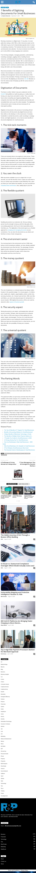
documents (19, 453)
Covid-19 (3, 94)
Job (2, 728)
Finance (3, 701)
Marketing (3, 736)
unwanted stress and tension (8, 185)
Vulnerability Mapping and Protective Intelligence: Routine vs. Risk (15, 593)
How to (2, 716)
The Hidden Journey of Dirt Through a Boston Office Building (15, 536)
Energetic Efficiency (5, 696)
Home (2, 5)
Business (6, 5)
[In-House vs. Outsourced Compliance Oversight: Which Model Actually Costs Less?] (18, 553)
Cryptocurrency (4, 689)
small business (27, 453)
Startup (2, 778)
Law (2, 731)
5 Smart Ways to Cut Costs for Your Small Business (17, 496)
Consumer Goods (5, 684)
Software (3, 773)
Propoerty (3, 761)
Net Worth (3, 746)
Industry (2, 719)
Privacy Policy (24, 870)
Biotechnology (4, 664)
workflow (4, 455)
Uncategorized (4, 795)
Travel (2, 793)
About (2, 859)
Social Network (4, 771)
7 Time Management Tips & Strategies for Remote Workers (27, 464)
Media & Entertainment (6, 738)
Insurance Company (5, 724)
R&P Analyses (4, 763)
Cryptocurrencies (5, 686)
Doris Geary (3, 653)
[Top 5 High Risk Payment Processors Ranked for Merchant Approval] (18, 639)
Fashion (3, 699)
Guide (2, 709)
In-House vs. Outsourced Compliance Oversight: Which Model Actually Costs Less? (17, 565)
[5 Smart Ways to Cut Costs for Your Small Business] (18, 490)
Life (2, 733)
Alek (2, 539)
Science (3, 768)
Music (2, 743)
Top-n (2, 788)
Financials (3, 704)
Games (2, 706)
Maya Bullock (4, 625)
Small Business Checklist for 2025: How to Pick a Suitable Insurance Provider (6, 497)
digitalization (13, 453)
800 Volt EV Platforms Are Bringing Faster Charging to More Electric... (16, 622)
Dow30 (2, 691)
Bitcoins (2, 667)
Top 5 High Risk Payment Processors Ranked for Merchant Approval (17, 651)
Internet (2, 726)
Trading (2, 790)
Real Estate (3, 766)
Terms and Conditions (14, 870)
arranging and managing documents (17, 230)
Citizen (2, 681)
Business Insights (5, 674)
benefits (6, 453)
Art (1, 662)
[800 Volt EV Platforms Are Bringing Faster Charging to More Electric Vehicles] (18, 610)
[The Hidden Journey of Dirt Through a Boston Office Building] (18, 519)
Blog (2, 669)
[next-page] (19, 501)
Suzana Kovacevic (6, 15)
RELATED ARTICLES (12, 484)
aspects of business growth (17, 302)
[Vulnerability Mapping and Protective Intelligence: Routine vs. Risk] (18, 582)
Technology (3, 783)
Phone (2, 756)
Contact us (3, 861)
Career (2, 679)
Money (2, 741)
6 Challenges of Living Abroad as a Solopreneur (8, 463)
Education (3, 694)
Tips (7, 7)
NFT (2, 748)
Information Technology (6, 721)
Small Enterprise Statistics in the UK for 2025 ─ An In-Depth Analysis (29, 497)
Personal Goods (4, 753)
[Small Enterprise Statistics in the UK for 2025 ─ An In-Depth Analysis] (29, 490)
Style (2, 781)
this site (26, 78)
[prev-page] (17, 501)
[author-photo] (18, 474)
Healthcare (3, 711)
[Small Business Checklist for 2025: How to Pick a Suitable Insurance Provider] (6, 490)
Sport (2, 776)
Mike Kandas (4, 596)
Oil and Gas (3, 751)
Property (3, 758)
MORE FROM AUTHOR (23, 484)
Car (2, 676)
